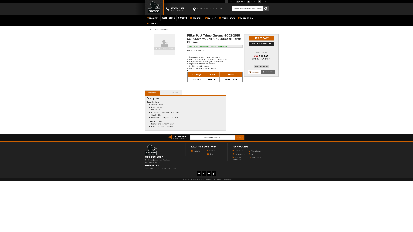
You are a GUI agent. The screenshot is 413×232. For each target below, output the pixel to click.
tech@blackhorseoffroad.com (160, 160)
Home (150, 29)
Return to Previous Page (161, 29)
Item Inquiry (256, 72)
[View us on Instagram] (204, 173)
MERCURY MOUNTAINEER (219, 46)
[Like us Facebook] (199, 173)
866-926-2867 (154, 156)
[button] (250, 8)
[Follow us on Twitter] (209, 173)
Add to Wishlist (261, 67)
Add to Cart (261, 38)
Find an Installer (261, 43)
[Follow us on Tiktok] (214, 173)
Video (164, 93)
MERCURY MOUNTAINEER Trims (199, 46)
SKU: (189, 51)
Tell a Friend (269, 72)
